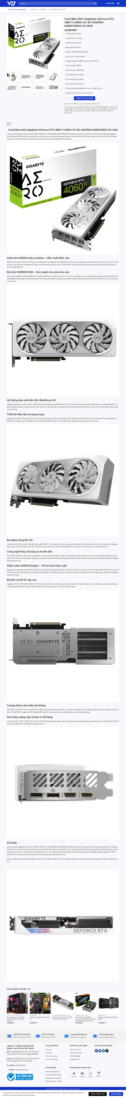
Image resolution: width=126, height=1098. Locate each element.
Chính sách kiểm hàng (53, 1075)
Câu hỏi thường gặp (51, 1059)
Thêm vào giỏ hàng (84, 98)
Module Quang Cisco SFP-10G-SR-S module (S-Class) (62, 1018)
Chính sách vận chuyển (53, 1081)
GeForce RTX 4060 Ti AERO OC (88, 109)
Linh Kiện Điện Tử (75, 1049)
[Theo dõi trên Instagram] (99, 1050)
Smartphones (74, 1059)
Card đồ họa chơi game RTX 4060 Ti (77, 107)
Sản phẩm (42, 9)
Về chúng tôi (53, 9)
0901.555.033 (20, 1065)
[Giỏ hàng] (118, 3)
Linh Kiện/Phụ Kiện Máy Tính (91, 104)
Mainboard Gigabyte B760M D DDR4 (107, 1018)
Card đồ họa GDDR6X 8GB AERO (99, 107)
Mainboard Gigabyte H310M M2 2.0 (40, 1018)
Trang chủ (34, 9)
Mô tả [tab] (9, 124)
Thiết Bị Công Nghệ (76, 1053)
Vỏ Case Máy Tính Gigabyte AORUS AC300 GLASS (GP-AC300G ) (16, 1019)
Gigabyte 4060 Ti (103, 109)
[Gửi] (95, 3)
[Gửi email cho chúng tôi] (107, 1050)
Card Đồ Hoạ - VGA (76, 104)
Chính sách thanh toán (53, 1078)
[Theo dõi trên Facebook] (96, 1050)
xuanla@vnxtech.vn (21, 1070)
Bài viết (62, 9)
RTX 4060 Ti (79, 111)
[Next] (119, 1010)
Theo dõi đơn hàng (51, 1056)
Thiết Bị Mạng (75, 1056)
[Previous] (7, 1010)
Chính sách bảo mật (52, 1071)
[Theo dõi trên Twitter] (103, 1050)
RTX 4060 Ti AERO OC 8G (91, 111)
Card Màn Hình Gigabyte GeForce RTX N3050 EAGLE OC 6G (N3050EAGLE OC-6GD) (85, 1019)
